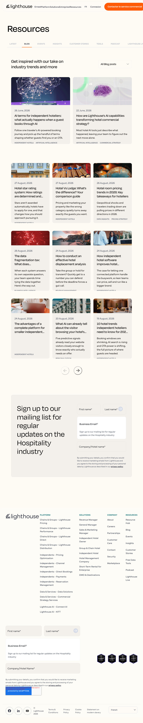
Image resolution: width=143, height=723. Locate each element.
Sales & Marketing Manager (88, 531)
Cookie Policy (78, 711)
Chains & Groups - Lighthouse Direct (55, 538)
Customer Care (112, 541)
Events (129, 536)
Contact (111, 549)
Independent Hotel (88, 553)
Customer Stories (131, 551)
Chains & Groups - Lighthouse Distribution (55, 546)
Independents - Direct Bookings (56, 571)
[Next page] (78, 370)
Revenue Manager (88, 519)
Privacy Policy (66, 711)
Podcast (130, 569)
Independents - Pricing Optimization (51, 556)
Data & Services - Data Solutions (56, 591)
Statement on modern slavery (94, 711)
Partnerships (113, 533)
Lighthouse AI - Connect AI (53, 606)
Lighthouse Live (131, 578)
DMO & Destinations (89, 574)
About (110, 519)
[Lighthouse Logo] (19, 6)
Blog (128, 529)
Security (111, 556)
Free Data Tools (130, 561)
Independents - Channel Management (52, 565)
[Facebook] (9, 711)
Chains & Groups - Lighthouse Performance (55, 529)
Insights (130, 543)
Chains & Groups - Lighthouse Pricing (55, 521)
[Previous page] (65, 370)
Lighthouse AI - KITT (50, 611)
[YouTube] (27, 711)
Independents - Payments (53, 576)
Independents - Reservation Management (54, 583)
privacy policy (117, 466)
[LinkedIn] (18, 711)
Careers (111, 526)
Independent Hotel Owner (88, 540)
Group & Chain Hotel (89, 548)
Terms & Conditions (53, 711)
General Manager (88, 524)
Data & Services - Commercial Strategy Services (55, 598)
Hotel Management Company (89, 560)
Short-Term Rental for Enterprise (90, 568)
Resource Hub (130, 521)
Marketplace (113, 563)
